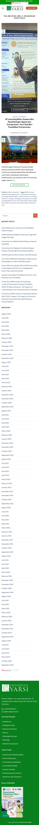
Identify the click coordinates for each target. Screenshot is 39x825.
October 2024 (7, 403)
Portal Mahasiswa (9, 758)
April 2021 (5, 568)
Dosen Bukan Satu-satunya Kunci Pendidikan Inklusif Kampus (19, 89)
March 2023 (6, 479)
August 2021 (6, 556)
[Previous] (5, 68)
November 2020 (7, 584)
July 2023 (5, 463)
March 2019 (6, 657)
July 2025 (5, 366)
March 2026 (6, 334)
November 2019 (7, 629)
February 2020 (7, 616)
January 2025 (6, 390)
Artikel (15, 116)
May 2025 (5, 374)
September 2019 (7, 637)
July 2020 (5, 600)
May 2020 (5, 604)
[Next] (34, 68)
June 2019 (5, 649)
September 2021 (7, 552)
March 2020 (6, 612)
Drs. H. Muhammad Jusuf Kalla (26, 194)
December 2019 (7, 624)
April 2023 (5, 475)
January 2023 (6, 487)
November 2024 (7, 399)
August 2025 (6, 362)
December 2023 (7, 443)
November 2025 (7, 350)
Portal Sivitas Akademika (12, 762)
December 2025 (7, 346)
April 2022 (5, 524)
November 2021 (7, 544)
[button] (3, 8)
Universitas (22, 116)
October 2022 (7, 499)
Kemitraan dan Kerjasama (12, 777)
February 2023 (7, 483)
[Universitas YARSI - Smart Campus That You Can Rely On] (15, 8)
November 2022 (7, 495)
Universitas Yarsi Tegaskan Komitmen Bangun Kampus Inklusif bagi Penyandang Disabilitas (18, 249)
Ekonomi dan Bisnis (9, 729)
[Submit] (35, 216)
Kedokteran (7, 722)
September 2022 (7, 504)
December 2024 (7, 395)
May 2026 (5, 326)
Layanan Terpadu (9, 769)
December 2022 (7, 491)
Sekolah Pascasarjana (10, 744)
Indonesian (17, 3)
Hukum (5, 733)
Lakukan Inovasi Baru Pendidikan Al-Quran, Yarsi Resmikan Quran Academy (19, 276)
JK (30, 196)
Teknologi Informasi (10, 736)
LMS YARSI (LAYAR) (10, 766)
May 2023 (5, 471)
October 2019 (7, 633)
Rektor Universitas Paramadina (14, 203)
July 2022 (5, 512)
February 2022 (7, 532)
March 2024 (6, 431)
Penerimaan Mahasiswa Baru (13, 755)
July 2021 (5, 560)
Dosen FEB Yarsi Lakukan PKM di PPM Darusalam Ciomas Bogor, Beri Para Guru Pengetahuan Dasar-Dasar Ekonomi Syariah (19, 268)
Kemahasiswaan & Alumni (12, 773)
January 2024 (6, 439)
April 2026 (5, 330)
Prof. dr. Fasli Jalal (17, 201)
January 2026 (6, 342)
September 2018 (7, 665)
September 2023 (7, 455)
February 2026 (7, 338)
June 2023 (5, 467)
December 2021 (7, 540)
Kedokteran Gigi (9, 725)
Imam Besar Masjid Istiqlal (9, 196)
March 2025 (6, 382)
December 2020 (7, 580)
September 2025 (7, 358)
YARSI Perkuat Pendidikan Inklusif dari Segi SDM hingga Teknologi (19, 236)
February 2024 (7, 435)
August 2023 (6, 459)
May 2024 (5, 423)
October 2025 (7, 354)
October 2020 (7, 588)
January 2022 (6, 536)
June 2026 (5, 322)
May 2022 (5, 520)
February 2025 (7, 386)
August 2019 (6, 641)
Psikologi (6, 740)
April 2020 (5, 608)
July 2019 (5, 645)
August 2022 (6, 507)
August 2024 (6, 411)
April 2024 (5, 427)
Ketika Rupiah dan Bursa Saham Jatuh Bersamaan (19, 255)
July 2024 (5, 415)
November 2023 (7, 447)
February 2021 (7, 576)
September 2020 (7, 592)
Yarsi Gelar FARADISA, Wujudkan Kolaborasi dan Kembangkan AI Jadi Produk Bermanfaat (19, 260)
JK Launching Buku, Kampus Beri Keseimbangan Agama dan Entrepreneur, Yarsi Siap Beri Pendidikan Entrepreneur (19, 123)
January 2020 (6, 621)
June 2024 (5, 419)
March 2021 (6, 572)
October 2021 (7, 548)
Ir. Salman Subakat (23, 196)
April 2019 (5, 653)
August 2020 (6, 596)
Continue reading (19, 109)
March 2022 (6, 528)
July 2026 (5, 318)
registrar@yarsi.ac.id (11, 711)
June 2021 (5, 564)
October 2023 (7, 451)
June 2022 (5, 516)
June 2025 (5, 370)
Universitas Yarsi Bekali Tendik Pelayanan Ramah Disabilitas (19, 242)
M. (27, 132)
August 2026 (6, 314)
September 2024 (7, 407)
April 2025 (5, 378)
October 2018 (7, 661)
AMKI (27, 192)
